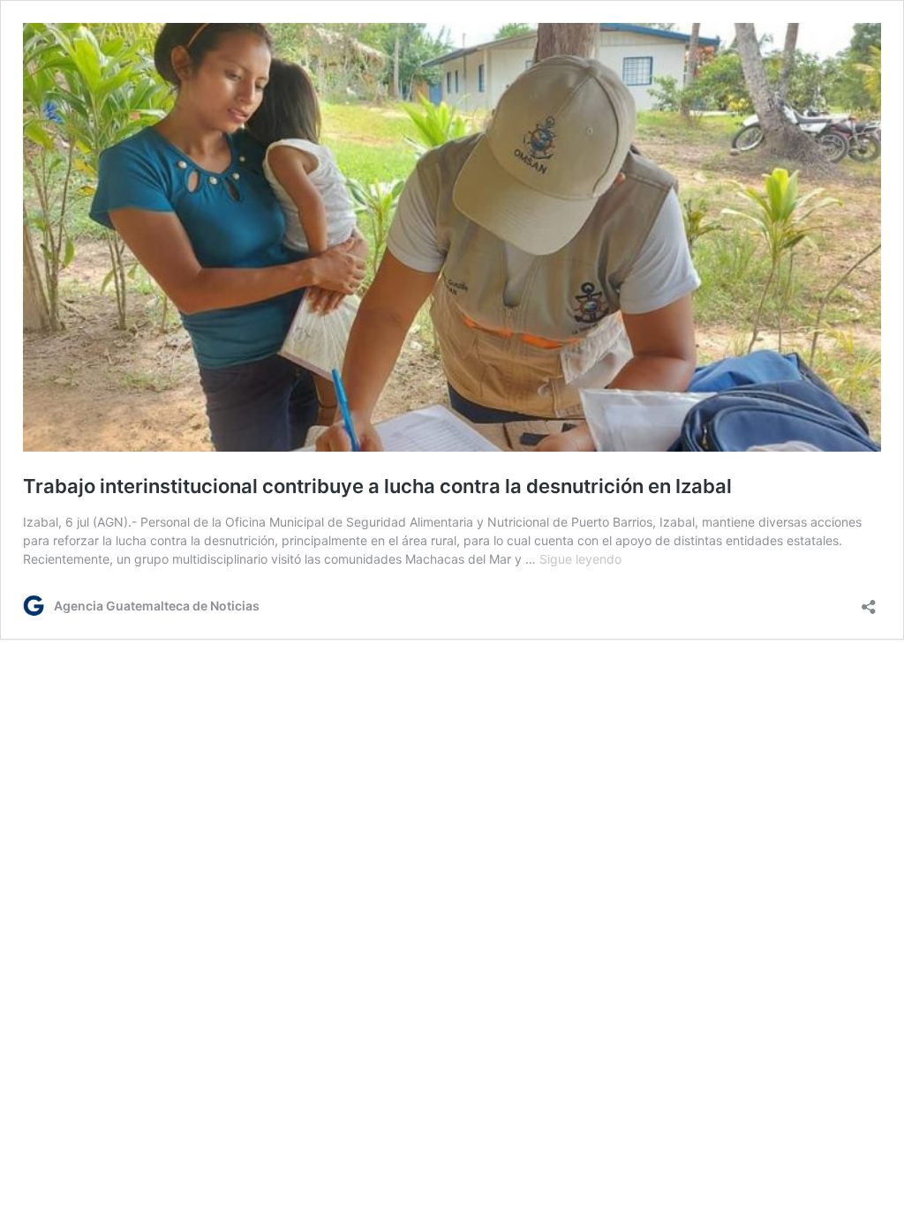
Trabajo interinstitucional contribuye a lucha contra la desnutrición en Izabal (377, 486)
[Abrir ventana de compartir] (868, 601)
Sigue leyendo (580, 558)
